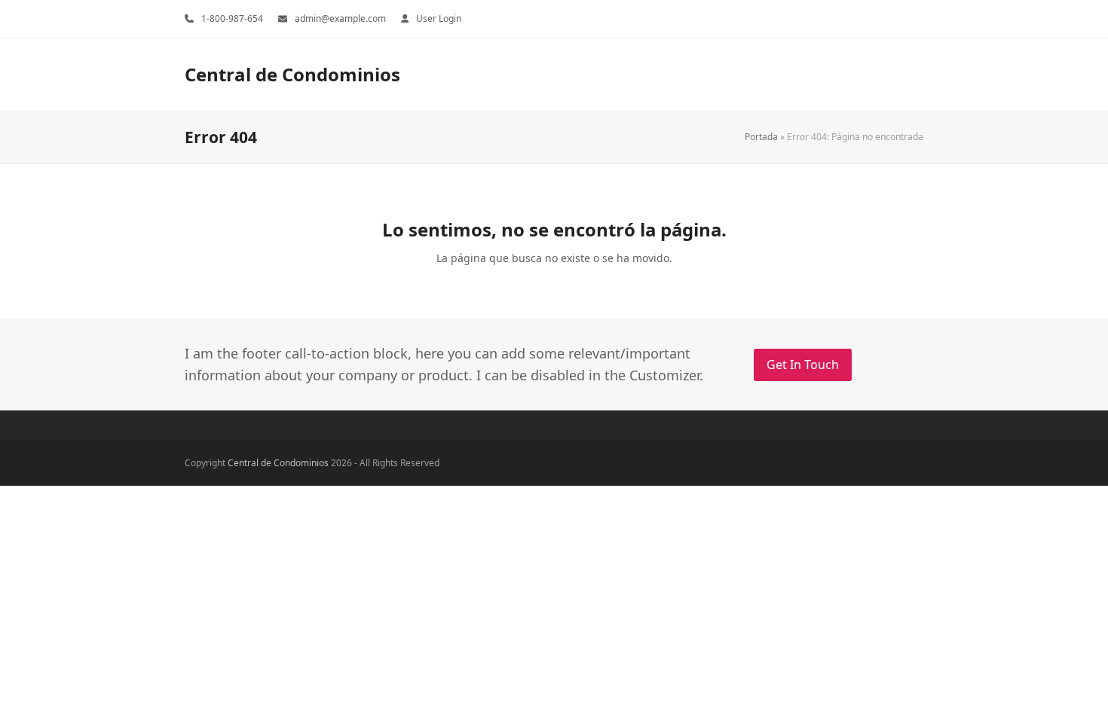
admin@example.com (340, 18)
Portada (761, 136)
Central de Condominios (292, 74)
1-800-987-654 (232, 18)
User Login (438, 18)
